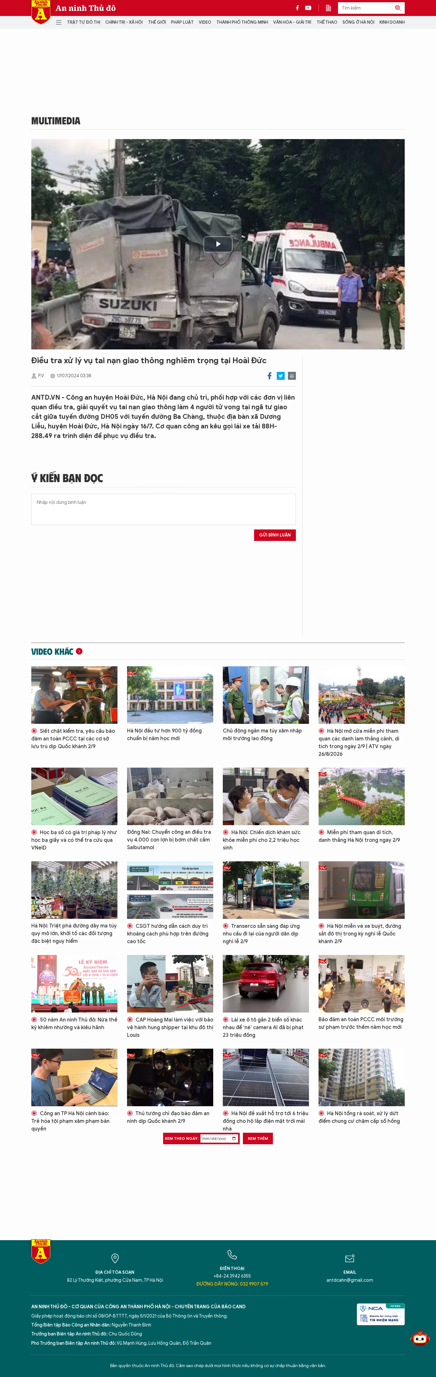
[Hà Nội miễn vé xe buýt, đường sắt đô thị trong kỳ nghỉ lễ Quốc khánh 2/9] (362, 890)
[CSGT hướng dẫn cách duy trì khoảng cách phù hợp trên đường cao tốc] (170, 890)
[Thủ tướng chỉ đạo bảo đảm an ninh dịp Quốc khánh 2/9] (170, 1077)
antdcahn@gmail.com (350, 1280)
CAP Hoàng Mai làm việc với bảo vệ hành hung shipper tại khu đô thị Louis (170, 1027)
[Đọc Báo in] (331, 8)
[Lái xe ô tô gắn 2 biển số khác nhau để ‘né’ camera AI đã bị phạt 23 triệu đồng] (266, 984)
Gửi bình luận (275, 535)
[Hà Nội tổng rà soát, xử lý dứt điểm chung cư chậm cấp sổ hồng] (362, 1077)
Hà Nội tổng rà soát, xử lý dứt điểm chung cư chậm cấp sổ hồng (359, 1117)
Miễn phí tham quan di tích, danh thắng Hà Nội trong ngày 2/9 (359, 836)
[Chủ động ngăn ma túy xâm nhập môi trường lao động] (266, 695)
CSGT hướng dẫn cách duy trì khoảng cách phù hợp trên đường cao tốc (167, 934)
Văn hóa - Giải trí (292, 22)
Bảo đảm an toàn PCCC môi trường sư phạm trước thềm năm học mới (361, 1023)
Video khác (52, 651)
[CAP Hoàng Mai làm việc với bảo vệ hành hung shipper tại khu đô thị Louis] (170, 984)
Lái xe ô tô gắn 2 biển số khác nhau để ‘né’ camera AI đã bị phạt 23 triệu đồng (263, 1027)
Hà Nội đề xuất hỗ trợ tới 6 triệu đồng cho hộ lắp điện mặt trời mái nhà (265, 1121)
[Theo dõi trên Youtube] (308, 8)
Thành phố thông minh (242, 22)
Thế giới (157, 22)
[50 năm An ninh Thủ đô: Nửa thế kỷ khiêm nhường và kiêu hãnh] (74, 984)
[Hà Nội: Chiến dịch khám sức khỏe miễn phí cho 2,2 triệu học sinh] (266, 796)
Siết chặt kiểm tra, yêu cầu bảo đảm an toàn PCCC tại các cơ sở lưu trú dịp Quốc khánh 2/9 (73, 739)
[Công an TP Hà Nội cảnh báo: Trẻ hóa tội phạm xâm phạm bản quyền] (74, 1077)
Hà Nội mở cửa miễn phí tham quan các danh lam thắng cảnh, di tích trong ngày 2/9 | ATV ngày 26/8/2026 (359, 742)
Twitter (281, 376)
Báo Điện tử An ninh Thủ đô (41, 12)
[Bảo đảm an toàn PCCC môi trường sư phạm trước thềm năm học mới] (362, 984)
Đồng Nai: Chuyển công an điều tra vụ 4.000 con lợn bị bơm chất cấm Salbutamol (169, 840)
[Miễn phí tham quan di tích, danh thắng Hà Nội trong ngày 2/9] (362, 796)
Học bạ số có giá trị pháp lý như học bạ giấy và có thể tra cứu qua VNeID (74, 840)
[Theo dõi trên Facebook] (299, 8)
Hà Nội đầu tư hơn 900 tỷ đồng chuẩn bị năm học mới (164, 735)
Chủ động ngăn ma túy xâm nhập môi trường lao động (262, 735)
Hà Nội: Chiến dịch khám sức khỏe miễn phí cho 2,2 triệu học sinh (261, 840)
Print (292, 376)
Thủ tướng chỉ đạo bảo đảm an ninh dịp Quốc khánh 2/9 (168, 1117)
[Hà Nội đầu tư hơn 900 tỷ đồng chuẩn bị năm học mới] (170, 695)
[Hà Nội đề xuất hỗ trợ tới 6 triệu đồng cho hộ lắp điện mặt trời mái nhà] (266, 1077)
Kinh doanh (392, 22)
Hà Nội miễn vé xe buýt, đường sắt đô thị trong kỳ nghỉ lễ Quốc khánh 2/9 (360, 934)
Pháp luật (182, 22)
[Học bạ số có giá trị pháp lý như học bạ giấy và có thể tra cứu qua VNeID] (74, 796)
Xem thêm (258, 1138)
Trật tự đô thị (83, 22)
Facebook (270, 376)
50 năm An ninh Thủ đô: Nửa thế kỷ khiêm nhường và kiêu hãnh (74, 1024)
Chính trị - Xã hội (124, 22)
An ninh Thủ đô (86, 8)
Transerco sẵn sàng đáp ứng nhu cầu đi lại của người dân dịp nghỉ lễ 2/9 (261, 934)
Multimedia (55, 120)
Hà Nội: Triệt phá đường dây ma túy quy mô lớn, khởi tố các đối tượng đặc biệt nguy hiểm (74, 933)
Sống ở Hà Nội (358, 22)
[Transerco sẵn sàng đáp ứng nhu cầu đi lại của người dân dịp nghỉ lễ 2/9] (266, 890)
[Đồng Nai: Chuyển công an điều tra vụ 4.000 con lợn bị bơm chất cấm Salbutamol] (170, 796)
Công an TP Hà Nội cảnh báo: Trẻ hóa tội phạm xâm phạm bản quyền (70, 1121)
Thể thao (327, 22)
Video (205, 22)
